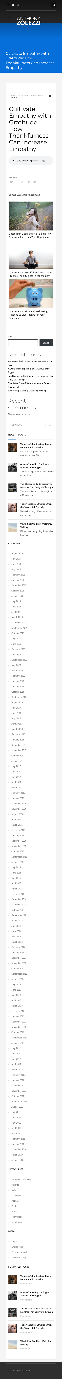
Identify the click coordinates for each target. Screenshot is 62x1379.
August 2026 (17, 553)
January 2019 (17, 686)
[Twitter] (13, 4)
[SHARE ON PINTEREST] (28, 182)
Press (14, 1211)
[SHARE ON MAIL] (34, 182)
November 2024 (18, 622)
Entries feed (17, 1247)
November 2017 (18, 750)
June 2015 (16, 872)
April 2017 (16, 782)
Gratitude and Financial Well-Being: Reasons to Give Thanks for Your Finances (28, 315)
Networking (16, 1195)
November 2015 (18, 846)
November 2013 (18, 963)
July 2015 (16, 867)
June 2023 (16, 644)
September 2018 (19, 697)
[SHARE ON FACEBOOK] (17, 182)
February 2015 (18, 894)
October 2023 (17, 633)
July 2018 (16, 708)
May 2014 (16, 936)
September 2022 (19, 660)
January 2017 (17, 798)
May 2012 (16, 1059)
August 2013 (17, 979)
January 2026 (17, 580)
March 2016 (17, 825)
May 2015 (16, 878)
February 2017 (18, 793)
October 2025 (17, 590)
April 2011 (16, 1128)
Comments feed (19, 1252)
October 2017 (17, 755)
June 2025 (16, 606)
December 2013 (18, 958)
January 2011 (17, 1144)
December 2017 (18, 745)
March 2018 (17, 729)
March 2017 (17, 787)
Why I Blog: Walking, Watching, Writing (27, 390)
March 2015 (17, 888)
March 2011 (16, 1133)
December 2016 (18, 803)
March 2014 (17, 942)
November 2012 (18, 1027)
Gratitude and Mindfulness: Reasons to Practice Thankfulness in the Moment (30, 274)
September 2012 (19, 1037)
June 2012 (16, 1053)
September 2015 (19, 857)
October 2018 (17, 692)
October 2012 (17, 1032)
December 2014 (18, 899)
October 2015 (17, 851)
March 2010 (17, 1155)
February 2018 (18, 734)
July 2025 (16, 601)
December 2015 (18, 841)
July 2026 (16, 559)
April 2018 (16, 724)
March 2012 (17, 1069)
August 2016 (17, 814)
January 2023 (17, 654)
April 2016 (16, 819)
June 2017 (16, 771)
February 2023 (18, 649)
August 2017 (17, 761)
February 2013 (18, 1011)
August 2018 (17, 702)
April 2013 (16, 1000)
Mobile (14, 1190)
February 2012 (18, 1075)
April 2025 (16, 612)
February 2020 (18, 676)
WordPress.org (18, 1257)
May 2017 (16, 777)
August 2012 (17, 1043)
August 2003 (17, 1160)
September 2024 (19, 628)
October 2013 (17, 968)
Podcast (13, 98)
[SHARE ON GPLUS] (23, 182)
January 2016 (17, 835)
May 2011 (16, 1123)
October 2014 (17, 910)
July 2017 (16, 766)
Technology (16, 1217)
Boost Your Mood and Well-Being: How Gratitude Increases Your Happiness (30, 235)
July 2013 (16, 984)
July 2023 (16, 638)
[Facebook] (8, 4)
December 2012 (18, 1021)
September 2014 (19, 915)
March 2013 (17, 1006)
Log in (14, 1241)
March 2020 (17, 670)
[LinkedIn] (18, 4)
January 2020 (17, 681)
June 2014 (16, 931)
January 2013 (17, 1016)
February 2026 (18, 575)
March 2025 (17, 617)
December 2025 (18, 585)
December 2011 (18, 1085)
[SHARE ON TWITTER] (11, 182)
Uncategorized (18, 1222)
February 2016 (18, 830)
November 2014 (18, 904)
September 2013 (19, 974)
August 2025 (17, 596)
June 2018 (16, 713)
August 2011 (17, 1107)
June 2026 (16, 564)
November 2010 (18, 1149)
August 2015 (17, 862)
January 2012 (17, 1080)
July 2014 (16, 926)
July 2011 (16, 1112)
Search (11, 336)
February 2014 (18, 947)
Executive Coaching (21, 1179)
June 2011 (16, 1117)
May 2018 (16, 718)
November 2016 (18, 809)
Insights (15, 1185)
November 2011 (18, 1091)
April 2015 (16, 883)
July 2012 (16, 1048)
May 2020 (16, 665)
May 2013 (16, 995)
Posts (14, 1206)
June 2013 (16, 990)
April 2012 (16, 1064)
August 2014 (17, 920)
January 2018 (17, 739)
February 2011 (18, 1139)
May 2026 (16, 569)
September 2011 (19, 1101)
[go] (49, 424)
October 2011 (17, 1096)
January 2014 (17, 952)
